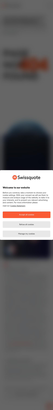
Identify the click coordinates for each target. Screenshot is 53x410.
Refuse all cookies (26, 225)
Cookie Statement (17, 206)
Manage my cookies (26, 234)
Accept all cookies (26, 215)
